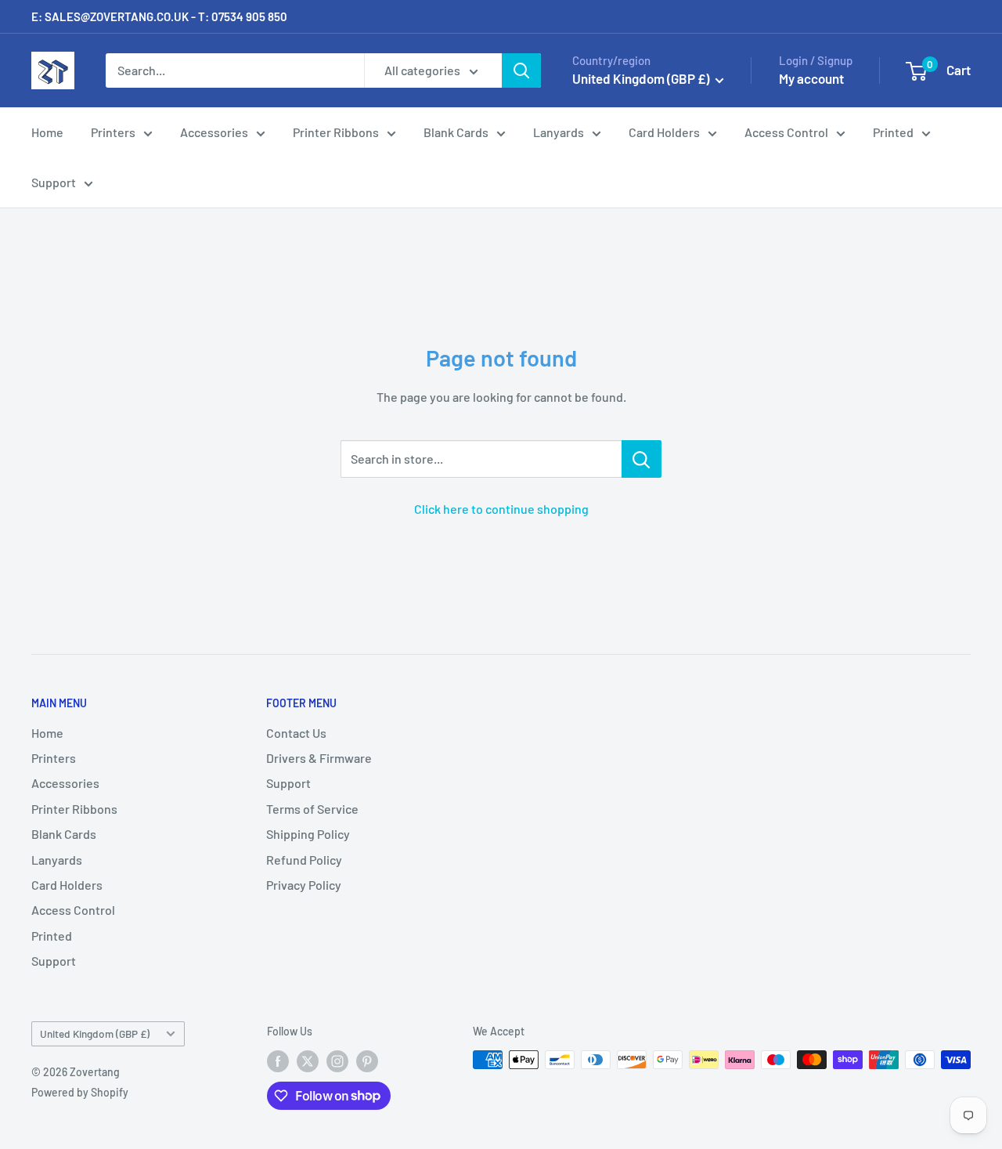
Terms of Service (312, 808)
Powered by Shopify (79, 1092)
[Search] (521, 70)
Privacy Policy (303, 884)
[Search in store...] (641, 459)
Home (47, 132)
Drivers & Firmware (319, 757)
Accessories (214, 132)
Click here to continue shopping (501, 508)
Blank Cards (456, 132)
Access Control (786, 132)
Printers (113, 132)
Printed (893, 132)
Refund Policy (304, 859)
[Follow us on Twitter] (308, 1061)
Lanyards (558, 132)
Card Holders (664, 132)
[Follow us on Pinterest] (367, 1061)
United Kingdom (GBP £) (95, 1033)
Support (53, 182)
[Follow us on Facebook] (278, 1061)
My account (811, 78)
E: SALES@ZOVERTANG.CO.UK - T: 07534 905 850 (159, 16)
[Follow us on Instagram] (337, 1061)
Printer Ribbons (336, 132)
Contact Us (296, 732)
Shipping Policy (308, 833)
